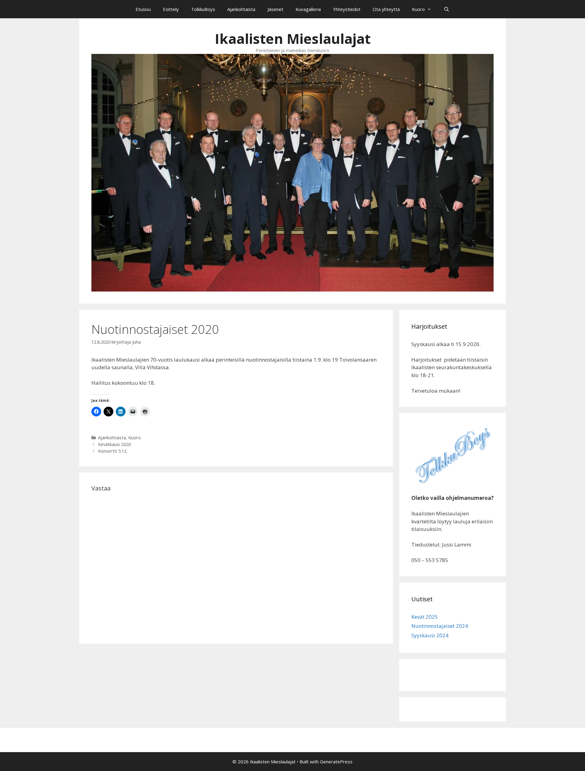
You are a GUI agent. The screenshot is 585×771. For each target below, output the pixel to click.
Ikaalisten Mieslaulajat (292, 38)
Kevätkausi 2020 (114, 444)
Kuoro (418, 9)
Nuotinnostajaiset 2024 (439, 625)
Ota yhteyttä (386, 9)
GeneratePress (336, 762)
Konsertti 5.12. (112, 451)
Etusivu (143, 9)
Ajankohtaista (241, 9)
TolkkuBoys (203, 9)
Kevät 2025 (424, 616)
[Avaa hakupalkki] (447, 9)
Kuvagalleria (308, 9)
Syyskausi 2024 (429, 635)
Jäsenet (275, 9)
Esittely (171, 9)
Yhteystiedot (346, 9)
